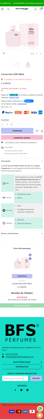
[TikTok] (27, 390)
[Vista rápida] (30, 258)
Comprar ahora (22, 138)
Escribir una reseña (22, 305)
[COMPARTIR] (41, 131)
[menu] (2, 9)
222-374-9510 (12, 354)
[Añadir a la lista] (37, 131)
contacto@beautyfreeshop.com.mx (20, 357)
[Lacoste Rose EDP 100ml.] (22, 263)
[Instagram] (21, 390)
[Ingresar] (35, 9)
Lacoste (22, 281)
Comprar (17, 131)
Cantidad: (5, 120)
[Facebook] (15, 390)
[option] (22, 35)
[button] (37, 53)
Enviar (36, 378)
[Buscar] (8, 9)
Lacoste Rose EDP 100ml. (22, 284)
